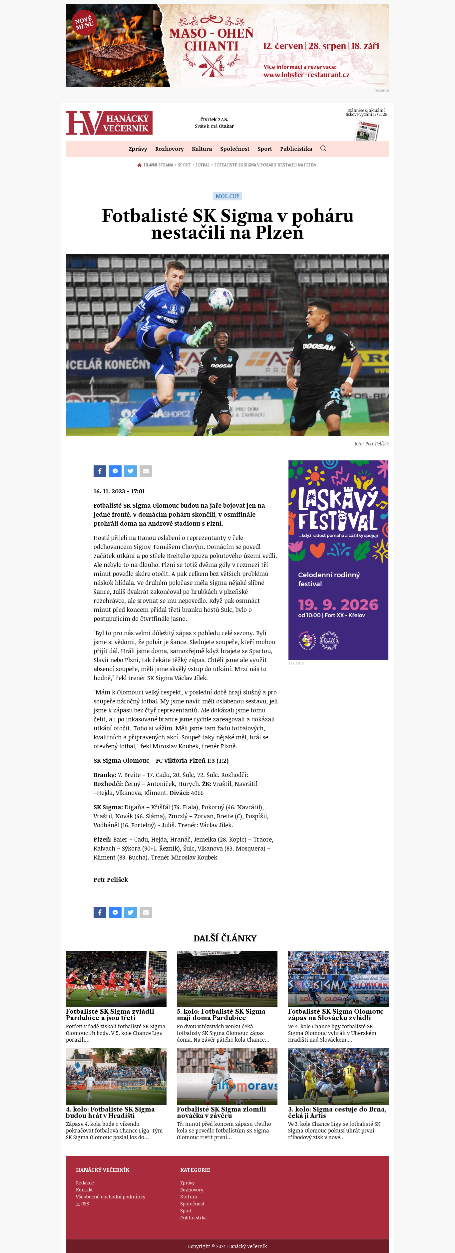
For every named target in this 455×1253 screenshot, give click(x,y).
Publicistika (296, 148)
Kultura (202, 148)
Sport (264, 148)
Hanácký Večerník (109, 123)
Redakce (85, 1182)
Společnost (234, 148)
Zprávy (138, 148)
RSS (85, 1203)
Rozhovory (169, 148)
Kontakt (84, 1189)
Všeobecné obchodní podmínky (111, 1196)
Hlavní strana (159, 164)
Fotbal (204, 164)
